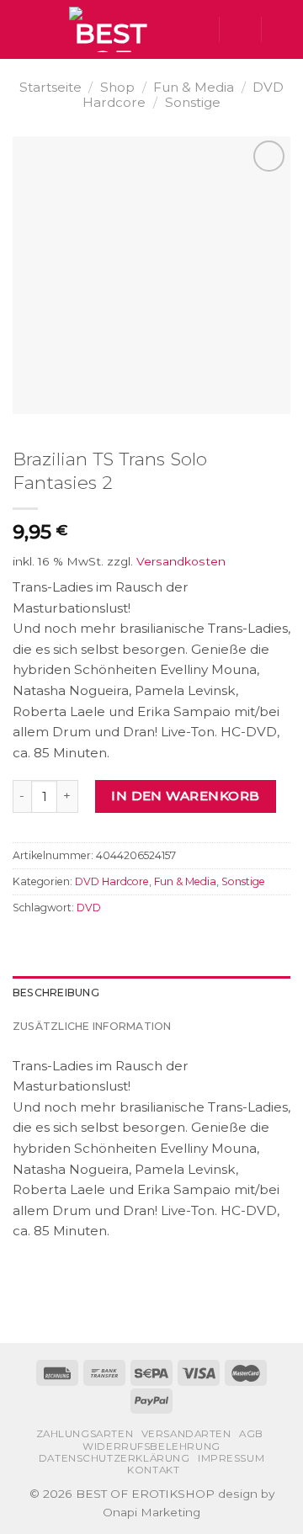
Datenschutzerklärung (114, 1458)
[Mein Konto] (239, 29)
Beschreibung (56, 992)
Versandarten (186, 1434)
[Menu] (22, 29)
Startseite (50, 87)
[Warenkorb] (282, 29)
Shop (117, 87)
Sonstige (193, 102)
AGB (251, 1434)
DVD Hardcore (112, 881)
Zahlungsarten (85, 1434)
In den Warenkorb (185, 796)
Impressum (231, 1458)
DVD (89, 907)
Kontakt (153, 1470)
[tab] (151, 993)
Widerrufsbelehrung (151, 1446)
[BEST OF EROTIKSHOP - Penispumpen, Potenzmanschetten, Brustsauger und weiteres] (111, 29)
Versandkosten (181, 561)
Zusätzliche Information (92, 1026)
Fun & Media (193, 87)
